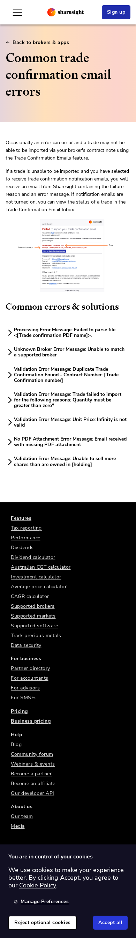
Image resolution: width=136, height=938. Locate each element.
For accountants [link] (29, 678)
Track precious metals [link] (36, 635)
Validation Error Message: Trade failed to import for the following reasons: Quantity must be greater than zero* (67, 400)
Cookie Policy (37, 885)
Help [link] (16, 734)
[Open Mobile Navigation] (17, 12)
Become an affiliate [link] (33, 783)
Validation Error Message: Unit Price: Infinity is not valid (70, 422)
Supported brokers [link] (33, 606)
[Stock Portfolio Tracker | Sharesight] (65, 12)
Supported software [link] (34, 625)
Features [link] (21, 518)
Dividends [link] (22, 547)
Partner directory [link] (30, 668)
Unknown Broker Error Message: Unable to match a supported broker (69, 352)
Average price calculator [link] (39, 586)
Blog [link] (16, 744)
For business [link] (26, 658)
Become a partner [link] (31, 773)
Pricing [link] (19, 711)
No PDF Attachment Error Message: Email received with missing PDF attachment (70, 442)
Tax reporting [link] (26, 528)
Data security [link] (26, 645)
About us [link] (21, 806)
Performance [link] (25, 537)
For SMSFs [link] (24, 697)
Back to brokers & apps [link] (41, 42)
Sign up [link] (116, 12)
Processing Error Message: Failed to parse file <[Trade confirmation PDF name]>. (64, 332)
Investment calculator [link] (36, 577)
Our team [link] (22, 816)
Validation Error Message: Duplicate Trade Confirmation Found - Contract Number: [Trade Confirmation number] (66, 375)
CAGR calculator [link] (30, 596)
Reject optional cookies (42, 922)
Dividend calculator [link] (33, 557)
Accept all (110, 922)
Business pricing (31, 721)
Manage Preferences (45, 901)
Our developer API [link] (32, 793)
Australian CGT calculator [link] (41, 567)
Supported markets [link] (33, 616)
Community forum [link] (32, 754)
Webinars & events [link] (33, 764)
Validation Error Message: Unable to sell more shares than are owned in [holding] (65, 461)
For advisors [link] (25, 688)
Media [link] (18, 826)
